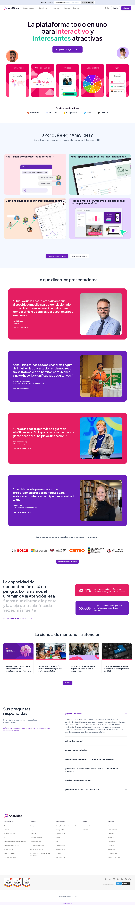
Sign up (126, 8)
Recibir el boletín (87, 2)
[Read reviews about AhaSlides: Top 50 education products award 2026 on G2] (26, 882)
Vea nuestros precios (79, 256)
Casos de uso (76, 663)
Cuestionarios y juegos (112, 663)
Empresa (76, 8)
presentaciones (44, 663)
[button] (29, 8)
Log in (115, 8)
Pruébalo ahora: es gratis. (57, 256)
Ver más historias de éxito (67, 562)
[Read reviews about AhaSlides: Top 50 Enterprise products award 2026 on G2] (8, 882)
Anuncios (9, 663)
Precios (67, 8)
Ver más (67, 683)
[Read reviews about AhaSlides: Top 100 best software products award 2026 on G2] (17, 882)
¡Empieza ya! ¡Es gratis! (67, 49)
